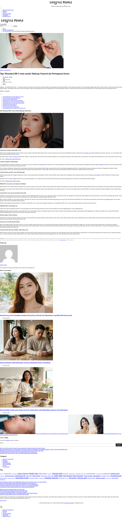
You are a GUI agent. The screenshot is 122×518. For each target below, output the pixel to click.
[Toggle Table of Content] (1, 94)
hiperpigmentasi (72, 473)
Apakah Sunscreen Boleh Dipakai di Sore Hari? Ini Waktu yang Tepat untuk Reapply (19, 484)
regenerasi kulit (41, 478)
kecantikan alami (106, 473)
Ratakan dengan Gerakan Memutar (10, 105)
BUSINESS (5, 15)
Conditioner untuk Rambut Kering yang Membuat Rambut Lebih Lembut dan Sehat (18, 493)
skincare (15, 156)
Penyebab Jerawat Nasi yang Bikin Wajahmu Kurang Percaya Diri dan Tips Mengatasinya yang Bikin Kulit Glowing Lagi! (36, 315)
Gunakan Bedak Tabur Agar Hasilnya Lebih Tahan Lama (14, 108)
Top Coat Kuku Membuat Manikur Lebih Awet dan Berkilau (13, 492)
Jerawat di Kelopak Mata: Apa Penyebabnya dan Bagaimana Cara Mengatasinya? (18, 483)
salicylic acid (62, 478)
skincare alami (82, 478)
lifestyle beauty (78, 476)
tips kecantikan (115, 478)
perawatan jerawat (105, 476)
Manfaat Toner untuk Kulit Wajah (12, 159)
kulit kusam (51, 476)
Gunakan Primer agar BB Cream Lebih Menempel (13, 100)
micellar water (88, 153)
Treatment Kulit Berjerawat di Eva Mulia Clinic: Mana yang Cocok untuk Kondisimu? (19, 485)
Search (1, 442)
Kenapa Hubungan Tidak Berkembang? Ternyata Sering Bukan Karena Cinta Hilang (25, 362)
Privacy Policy (63, 239)
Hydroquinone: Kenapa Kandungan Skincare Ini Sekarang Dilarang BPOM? (17, 487)
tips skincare (2, 479)
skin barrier (73, 478)
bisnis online (49, 473)
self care (66, 478)
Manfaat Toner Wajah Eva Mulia (12, 181)
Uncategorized (6, 466)
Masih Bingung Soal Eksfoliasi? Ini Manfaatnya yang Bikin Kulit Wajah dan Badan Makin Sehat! (22, 450)
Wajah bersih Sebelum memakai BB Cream (11, 98)
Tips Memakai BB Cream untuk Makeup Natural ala (13, 96)
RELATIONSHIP (7, 13)
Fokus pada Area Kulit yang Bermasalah (11, 106)
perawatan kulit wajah (11, 478)
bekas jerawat (43, 473)
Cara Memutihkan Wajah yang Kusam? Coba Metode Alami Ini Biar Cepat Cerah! (18, 452)
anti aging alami (7, 473)
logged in (8, 440)
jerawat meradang (99, 473)
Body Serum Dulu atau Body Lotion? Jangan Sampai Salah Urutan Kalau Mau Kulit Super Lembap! (22, 448)
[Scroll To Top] (0, 505)
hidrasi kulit (65, 473)
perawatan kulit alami (3, 478)
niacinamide (96, 476)
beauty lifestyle (23, 473)
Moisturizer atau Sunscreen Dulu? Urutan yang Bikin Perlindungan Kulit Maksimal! (18, 453)
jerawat (70, 225)
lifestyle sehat (88, 476)
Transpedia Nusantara (69, 503)
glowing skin (57, 473)
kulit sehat (58, 476)
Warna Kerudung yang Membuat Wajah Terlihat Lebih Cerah (13, 490)
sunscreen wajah (108, 478)
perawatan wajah (22, 478)
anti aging (1, 473)
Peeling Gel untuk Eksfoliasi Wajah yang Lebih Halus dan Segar (14, 494)
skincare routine (100, 478)
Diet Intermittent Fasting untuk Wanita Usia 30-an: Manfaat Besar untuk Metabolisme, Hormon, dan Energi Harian (34, 410)
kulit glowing (36, 476)
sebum (97, 175)
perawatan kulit (116, 476)
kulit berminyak (20, 476)
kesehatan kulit (114, 473)
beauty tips (33, 473)
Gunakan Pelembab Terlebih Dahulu (10, 99)
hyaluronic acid (79, 473)
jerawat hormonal (90, 473)
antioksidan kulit (14, 473)
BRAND (5, 11)
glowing (43, 164)
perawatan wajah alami (33, 478)
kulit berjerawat (9, 476)
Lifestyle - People (8, 77)
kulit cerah (29, 476)
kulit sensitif (67, 476)
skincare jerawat (91, 478)
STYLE (4, 12)
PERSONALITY (7, 16)
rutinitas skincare (51, 478)
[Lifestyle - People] (9, 262)
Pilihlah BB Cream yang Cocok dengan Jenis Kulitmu (13, 101)
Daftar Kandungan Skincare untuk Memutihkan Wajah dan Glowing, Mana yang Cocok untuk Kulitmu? (23, 482)
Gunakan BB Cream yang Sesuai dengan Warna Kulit (13, 103)
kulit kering (44, 476)
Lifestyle (2, 87)
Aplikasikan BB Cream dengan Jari (10, 104)
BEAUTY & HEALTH (8, 10)
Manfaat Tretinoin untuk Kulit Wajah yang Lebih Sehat (12, 489)
